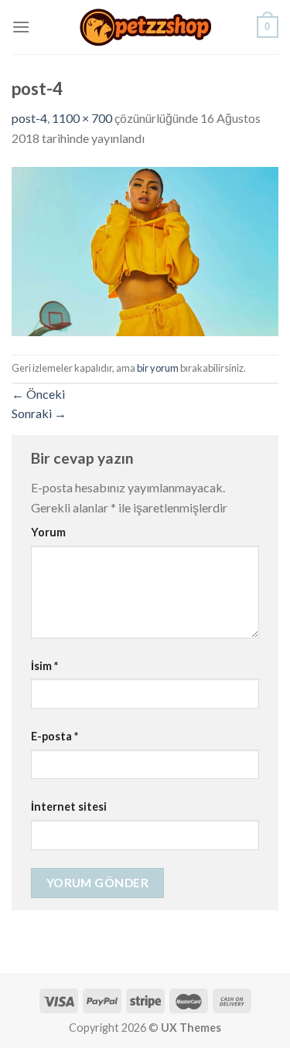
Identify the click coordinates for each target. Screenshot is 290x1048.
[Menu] (21, 27)
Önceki (38, 393)
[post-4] (145, 249)
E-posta (54, 736)
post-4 (29, 118)
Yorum (48, 532)
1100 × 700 (82, 118)
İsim (44, 665)
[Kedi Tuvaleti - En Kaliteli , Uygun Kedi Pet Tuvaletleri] (145, 27)
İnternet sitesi (69, 806)
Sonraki (39, 413)
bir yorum (158, 368)
